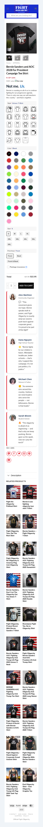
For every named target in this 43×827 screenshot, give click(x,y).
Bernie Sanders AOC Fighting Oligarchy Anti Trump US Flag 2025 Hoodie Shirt (29, 595)
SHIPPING (18, 816)
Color (12, 148)
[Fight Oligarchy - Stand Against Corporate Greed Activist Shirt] (13, 743)
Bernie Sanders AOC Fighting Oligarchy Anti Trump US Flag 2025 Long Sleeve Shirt (30, 692)
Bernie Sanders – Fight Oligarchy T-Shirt (29, 533)
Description (16, 475)
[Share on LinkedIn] (9, 460)
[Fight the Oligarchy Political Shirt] (13, 492)
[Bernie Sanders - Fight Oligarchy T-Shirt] (30, 521)
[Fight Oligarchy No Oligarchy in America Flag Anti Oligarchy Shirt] (13, 549)
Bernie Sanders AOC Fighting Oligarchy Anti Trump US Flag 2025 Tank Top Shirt (12, 790)
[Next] (33, 38)
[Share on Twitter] (19, 453)
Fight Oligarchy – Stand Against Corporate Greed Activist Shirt (13, 756)
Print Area (13, 251)
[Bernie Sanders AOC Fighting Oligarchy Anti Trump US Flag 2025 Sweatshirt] (30, 549)
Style (15, 103)
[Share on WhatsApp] (9, 453)
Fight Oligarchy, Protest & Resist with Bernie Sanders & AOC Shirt (12, 725)
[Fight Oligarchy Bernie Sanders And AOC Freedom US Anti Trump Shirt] (30, 644)
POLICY (26, 816)
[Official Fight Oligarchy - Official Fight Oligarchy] (21, 9)
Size (10, 229)
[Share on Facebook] (14, 453)
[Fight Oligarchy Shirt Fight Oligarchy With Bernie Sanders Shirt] (30, 743)
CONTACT (12, 814)
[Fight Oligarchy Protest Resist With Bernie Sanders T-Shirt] (13, 614)
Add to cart (26, 286)
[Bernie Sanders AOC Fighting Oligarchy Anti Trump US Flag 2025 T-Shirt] (30, 711)
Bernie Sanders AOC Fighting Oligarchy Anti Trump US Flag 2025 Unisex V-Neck (12, 658)
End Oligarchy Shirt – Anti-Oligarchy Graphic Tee (28, 787)
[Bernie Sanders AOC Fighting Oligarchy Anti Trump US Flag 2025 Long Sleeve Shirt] (30, 678)
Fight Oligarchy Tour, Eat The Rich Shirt (12, 533)
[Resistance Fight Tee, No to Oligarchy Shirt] (30, 614)
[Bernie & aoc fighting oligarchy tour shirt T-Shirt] (30, 492)
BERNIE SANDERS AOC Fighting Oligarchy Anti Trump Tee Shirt (12, 691)
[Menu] (7, 8)
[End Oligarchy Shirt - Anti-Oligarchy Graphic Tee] (30, 775)
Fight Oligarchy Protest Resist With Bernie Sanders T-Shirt (12, 627)
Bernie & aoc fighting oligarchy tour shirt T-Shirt (28, 505)
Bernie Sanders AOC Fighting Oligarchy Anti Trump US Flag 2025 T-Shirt (29, 725)
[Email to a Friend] (24, 453)
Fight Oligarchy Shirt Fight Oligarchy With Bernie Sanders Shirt (29, 757)
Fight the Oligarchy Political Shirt (11, 504)
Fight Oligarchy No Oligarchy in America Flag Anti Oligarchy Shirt (12, 562)
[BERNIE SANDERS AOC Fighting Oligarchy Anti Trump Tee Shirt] (13, 678)
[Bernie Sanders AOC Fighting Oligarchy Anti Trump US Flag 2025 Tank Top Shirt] (13, 775)
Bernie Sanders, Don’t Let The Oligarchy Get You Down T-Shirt (12, 594)
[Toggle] (8, 475)
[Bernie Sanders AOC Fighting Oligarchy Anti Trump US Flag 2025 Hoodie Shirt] (30, 580)
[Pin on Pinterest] (29, 453)
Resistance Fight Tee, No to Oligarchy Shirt (29, 626)
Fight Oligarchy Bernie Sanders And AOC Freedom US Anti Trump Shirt (29, 657)
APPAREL (16, 63)
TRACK (30, 814)
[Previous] (10, 38)
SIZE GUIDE (22, 814)
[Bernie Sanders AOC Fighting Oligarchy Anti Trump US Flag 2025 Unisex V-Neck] (13, 644)
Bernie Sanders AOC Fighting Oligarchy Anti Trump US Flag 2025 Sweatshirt (29, 562)
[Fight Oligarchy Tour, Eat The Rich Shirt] (13, 521)
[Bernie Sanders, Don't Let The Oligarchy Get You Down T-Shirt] (13, 580)
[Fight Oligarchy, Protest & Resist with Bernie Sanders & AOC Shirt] (13, 711)
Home (8, 63)
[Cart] (35, 8)
